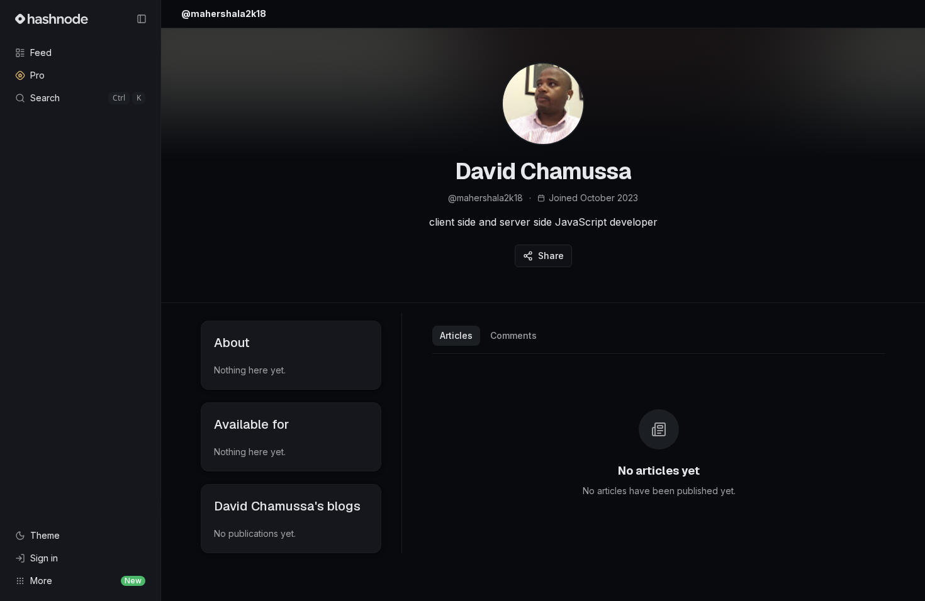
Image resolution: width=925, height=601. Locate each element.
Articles (456, 335)
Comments (513, 335)
